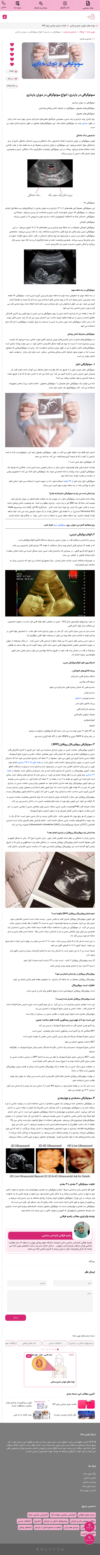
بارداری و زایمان (70, 32)
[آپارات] (37, 1549)
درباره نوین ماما (89, 1486)
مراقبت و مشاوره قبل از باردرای (48, 1527)
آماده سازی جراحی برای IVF (54, 25)
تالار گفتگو (89, 1528)
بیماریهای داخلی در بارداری (81, 1343)
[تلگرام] (41, 1549)
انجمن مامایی (90, 1478)
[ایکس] (58, 1549)
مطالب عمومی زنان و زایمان (83, 1521)
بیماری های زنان (71, 1527)
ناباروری (37, 1521)
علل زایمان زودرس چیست (65, 1414)
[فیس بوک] (54, 1549)
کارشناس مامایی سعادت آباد (63, 1514)
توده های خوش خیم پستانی (82, 25)
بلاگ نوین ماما (89, 1473)
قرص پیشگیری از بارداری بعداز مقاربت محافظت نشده (19, 1404)
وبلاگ (81, 32)
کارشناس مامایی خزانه (38, 1514)
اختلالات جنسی (55, 1343)
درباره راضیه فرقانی (87, 1514)
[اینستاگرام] (50, 1549)
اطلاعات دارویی (88, 1533)
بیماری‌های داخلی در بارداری (56, 1521)
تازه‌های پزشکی (25, 1527)
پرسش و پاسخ (89, 1482)
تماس (3, 7)
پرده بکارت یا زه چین (23, 1414)
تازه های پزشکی (29, 1343)
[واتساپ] (46, 1549)
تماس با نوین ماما (88, 1490)
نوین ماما (91, 32)
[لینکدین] (62, 1549)
